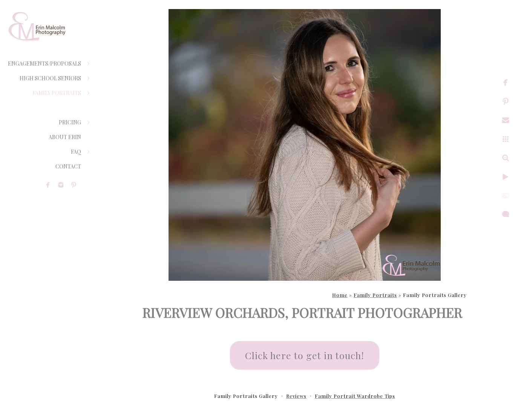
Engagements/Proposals (44, 63)
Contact (68, 166)
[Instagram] (60, 184)
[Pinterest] (73, 184)
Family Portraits (56, 92)
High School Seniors (50, 78)
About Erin (65, 137)
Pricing (70, 122)
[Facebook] (48, 184)
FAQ (76, 151)
